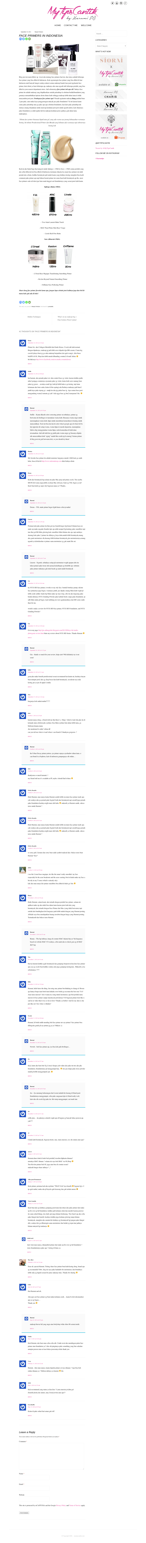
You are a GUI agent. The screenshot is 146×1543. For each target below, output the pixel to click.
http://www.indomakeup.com (51, 461)
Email (21, 1484)
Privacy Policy (61, 1505)
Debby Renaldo (32, 790)
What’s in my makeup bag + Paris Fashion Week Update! (67, 318)
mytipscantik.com (79, 1536)
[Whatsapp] (26, 39)
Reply (30, 364)
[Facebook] (20, 39)
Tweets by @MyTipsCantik (104, 148)
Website (21, 1495)
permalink (50, 306)
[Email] (29, 39)
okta (29, 695)
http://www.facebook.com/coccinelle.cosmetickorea (53, 359)
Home (58, 25)
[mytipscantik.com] (73, 13)
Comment (23, 1441)
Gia (29, 581)
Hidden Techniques (34, 317)
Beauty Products (39, 32)
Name (21, 1473)
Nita (29, 957)
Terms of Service (75, 1505)
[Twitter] (23, 39)
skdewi (30, 1152)
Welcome (86, 25)
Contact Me (71, 25)
